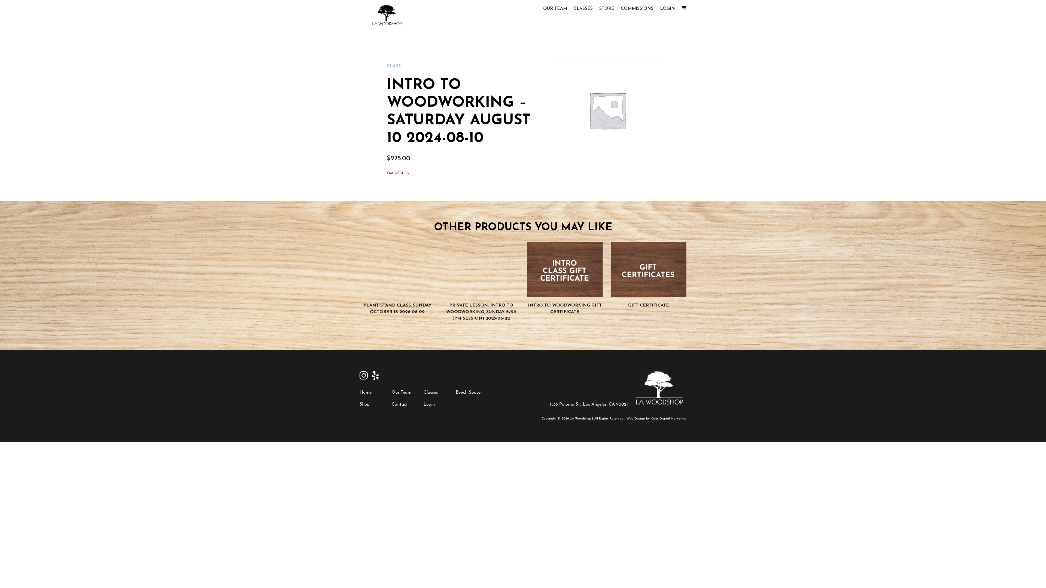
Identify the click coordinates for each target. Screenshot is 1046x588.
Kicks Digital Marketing (668, 418)
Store (606, 9)
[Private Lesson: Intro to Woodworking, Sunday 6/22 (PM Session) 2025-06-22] (481, 269)
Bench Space (468, 392)
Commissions (637, 9)
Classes (583, 9)
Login (667, 9)
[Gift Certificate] (649, 269)
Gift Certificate (648, 305)
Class (394, 66)
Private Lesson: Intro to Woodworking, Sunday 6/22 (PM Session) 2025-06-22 (481, 312)
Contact (400, 404)
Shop (365, 404)
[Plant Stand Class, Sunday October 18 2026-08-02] (397, 269)
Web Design (636, 418)
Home (366, 392)
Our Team (555, 9)
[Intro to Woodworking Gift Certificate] (565, 269)
